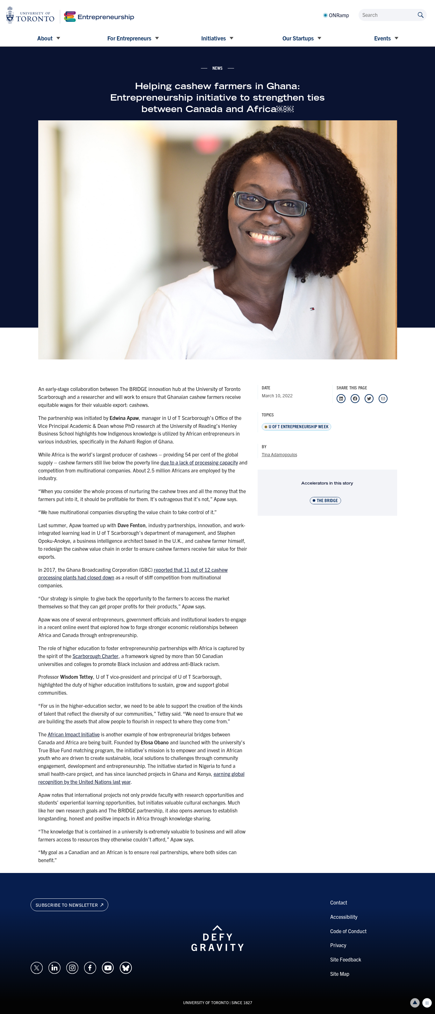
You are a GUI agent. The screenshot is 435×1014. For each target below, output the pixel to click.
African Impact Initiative (74, 734)
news (217, 68)
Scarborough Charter (95, 656)
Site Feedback (345, 959)
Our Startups (298, 38)
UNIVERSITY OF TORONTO (206, 1002)
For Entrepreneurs (129, 38)
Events (382, 38)
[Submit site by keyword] (421, 14)
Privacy (338, 945)
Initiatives (213, 38)
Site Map (339, 973)
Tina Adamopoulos (279, 454)
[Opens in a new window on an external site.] (37, 967)
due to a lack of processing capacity (199, 462)
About (45, 38)
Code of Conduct (348, 931)
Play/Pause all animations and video (427, 1003)
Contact (338, 902)
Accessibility (343, 916)
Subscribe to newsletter (67, 905)
